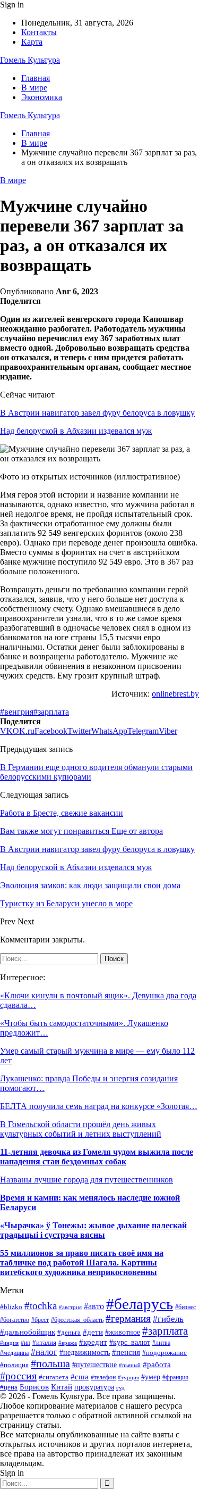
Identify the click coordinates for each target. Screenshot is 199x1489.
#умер (150, 1376)
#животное (122, 1332)
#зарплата (51, 711)
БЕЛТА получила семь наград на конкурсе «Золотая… (98, 1106)
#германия (128, 1318)
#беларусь (139, 1303)
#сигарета (53, 1377)
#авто (94, 1306)
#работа (157, 1364)
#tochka (40, 1305)
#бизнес (185, 1307)
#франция (175, 1377)
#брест (40, 1320)
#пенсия (126, 1352)
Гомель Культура (30, 59)
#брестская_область (77, 1319)
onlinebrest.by (175, 693)
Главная (35, 77)
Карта (31, 41)
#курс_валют (129, 1342)
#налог (44, 1352)
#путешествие (94, 1365)
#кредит (93, 1342)
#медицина (14, 1353)
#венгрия (16, 711)
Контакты (39, 32)
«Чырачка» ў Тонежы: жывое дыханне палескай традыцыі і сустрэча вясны (93, 1230)
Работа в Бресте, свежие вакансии (61, 812)
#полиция (14, 1365)
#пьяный (130, 1365)
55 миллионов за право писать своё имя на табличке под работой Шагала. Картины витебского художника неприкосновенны (81, 1262)
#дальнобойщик (27, 1331)
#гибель (168, 1319)
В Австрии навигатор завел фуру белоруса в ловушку (97, 412)
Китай (61, 1387)
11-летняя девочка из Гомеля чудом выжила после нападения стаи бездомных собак (96, 1156)
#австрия (70, 1307)
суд (120, 1388)
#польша (50, 1363)
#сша (80, 1376)
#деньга (69, 1332)
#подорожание (164, 1352)
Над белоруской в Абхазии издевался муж (76, 430)
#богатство (14, 1319)
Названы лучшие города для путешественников (86, 1179)
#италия (44, 1342)
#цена (9, 1387)
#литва (161, 1342)
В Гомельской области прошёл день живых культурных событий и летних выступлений (80, 1129)
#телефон (103, 1377)
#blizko (11, 1307)
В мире (34, 87)
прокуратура (94, 1387)
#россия (18, 1376)
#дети (93, 1332)
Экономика (41, 97)
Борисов (34, 1386)
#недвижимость (84, 1352)
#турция (128, 1377)
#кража (67, 1342)
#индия (9, 1342)
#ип (25, 1342)
